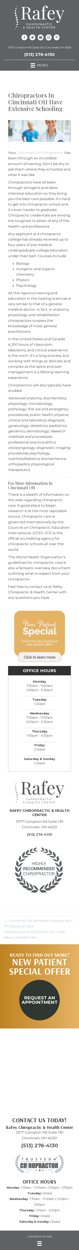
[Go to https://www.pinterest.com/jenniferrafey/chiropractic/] (57, 38)
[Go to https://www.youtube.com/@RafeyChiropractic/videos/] (40, 38)
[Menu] (39, 1243)
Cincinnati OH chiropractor (40, 153)
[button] (39, 1000)
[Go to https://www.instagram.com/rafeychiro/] (49, 38)
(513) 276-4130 (39, 54)
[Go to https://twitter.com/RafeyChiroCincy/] (32, 38)
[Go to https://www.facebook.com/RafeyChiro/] (24, 38)
